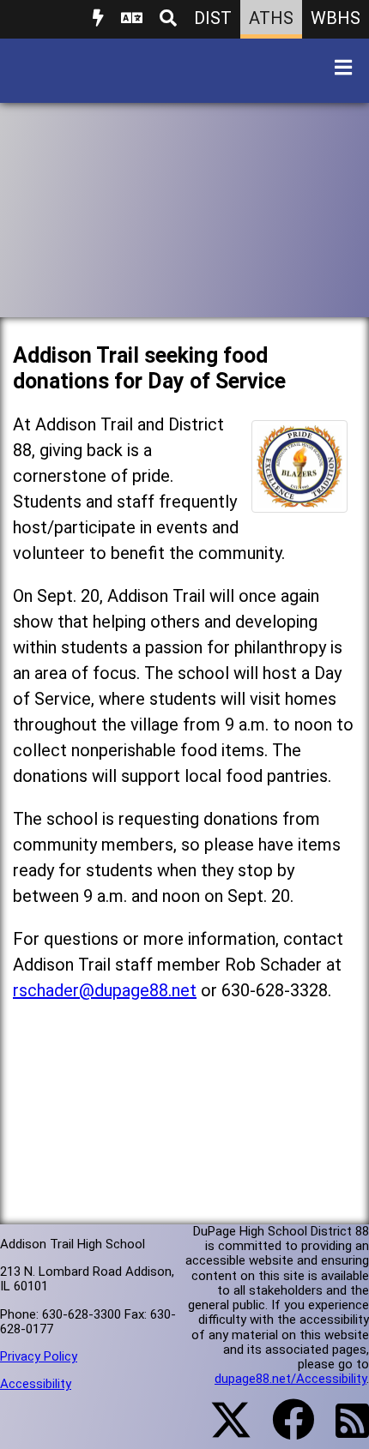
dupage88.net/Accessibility (290, 1378)
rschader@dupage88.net (105, 990)
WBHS (335, 18)
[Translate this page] (131, 19)
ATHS (271, 18)
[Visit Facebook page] (283, 1430)
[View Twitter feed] (221, 1430)
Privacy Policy (38, 1356)
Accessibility (35, 1384)
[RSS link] (343, 1431)
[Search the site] (168, 19)
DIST (213, 18)
